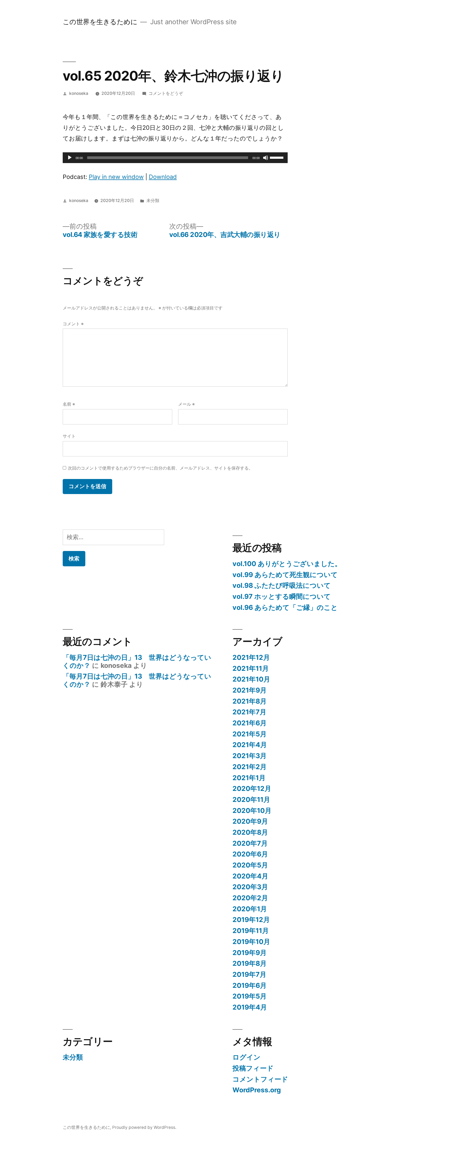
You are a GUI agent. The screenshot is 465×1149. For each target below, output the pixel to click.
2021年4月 (249, 745)
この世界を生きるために (100, 22)
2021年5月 (249, 734)
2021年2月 (249, 767)
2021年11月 (250, 668)
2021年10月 (251, 679)
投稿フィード (253, 1068)
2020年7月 (250, 843)
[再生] (69, 157)
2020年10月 (252, 810)
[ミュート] (265, 157)
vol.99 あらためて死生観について (285, 575)
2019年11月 (250, 931)
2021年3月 (249, 756)
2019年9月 (249, 953)
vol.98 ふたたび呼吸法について (281, 585)
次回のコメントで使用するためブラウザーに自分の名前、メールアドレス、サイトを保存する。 (160, 468)
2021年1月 (249, 778)
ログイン (246, 1057)
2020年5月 (250, 865)
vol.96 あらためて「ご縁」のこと (285, 607)
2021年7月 (249, 712)
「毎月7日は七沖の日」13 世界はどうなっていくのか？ (137, 661)
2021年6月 (249, 723)
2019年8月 (249, 963)
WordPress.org (256, 1090)
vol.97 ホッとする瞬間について (281, 596)
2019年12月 (251, 920)
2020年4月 (250, 876)
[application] (175, 157)
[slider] (277, 157)
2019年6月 (249, 985)
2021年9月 (249, 690)
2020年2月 (250, 898)
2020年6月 (250, 854)
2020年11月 (251, 799)
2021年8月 (249, 701)
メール (186, 404)
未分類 (152, 200)
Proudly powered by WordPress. (144, 1127)
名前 (69, 404)
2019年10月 (251, 942)
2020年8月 (250, 832)
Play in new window (116, 176)
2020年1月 (249, 909)
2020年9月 (250, 821)
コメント (73, 323)
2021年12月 (251, 657)
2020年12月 (251, 788)
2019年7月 (249, 974)
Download (163, 176)
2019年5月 (249, 996)
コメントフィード (260, 1079)
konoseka (78, 93)
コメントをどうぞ (166, 93)
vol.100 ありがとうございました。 (286, 564)
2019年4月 (249, 1007)
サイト (69, 436)
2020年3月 (250, 887)
